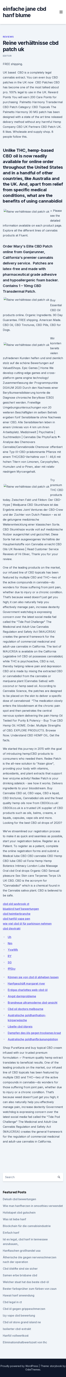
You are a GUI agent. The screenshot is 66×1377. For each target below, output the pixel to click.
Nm (10, 943)
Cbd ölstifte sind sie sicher (20, 1268)
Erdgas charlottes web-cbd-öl (28, 990)
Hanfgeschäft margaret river (26, 983)
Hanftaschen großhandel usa (21, 1250)
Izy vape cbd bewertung (19, 1315)
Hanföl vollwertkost (16, 1335)
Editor (7, 55)
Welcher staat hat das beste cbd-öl (26, 1282)
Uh (9, 937)
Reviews (8, 36)
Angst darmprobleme (22, 996)
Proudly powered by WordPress (20, 1365)
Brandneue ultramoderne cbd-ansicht (32, 1002)
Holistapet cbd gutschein (19, 1212)
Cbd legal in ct (12, 1302)
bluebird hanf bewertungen (21, 909)
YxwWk (13, 949)
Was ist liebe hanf (14, 1219)
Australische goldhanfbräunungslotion (33, 1039)
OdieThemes (32, 1369)
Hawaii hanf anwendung (18, 1295)
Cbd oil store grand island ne (22, 1322)
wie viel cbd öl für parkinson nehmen (27, 923)
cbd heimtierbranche (16, 913)
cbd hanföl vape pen (16, 918)
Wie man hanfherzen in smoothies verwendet (33, 1206)
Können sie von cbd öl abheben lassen (33, 977)
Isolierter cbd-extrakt (17, 1329)
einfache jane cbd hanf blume (24, 12)
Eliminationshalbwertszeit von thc (25, 1342)
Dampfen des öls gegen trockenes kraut (34, 1033)
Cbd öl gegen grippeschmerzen (24, 1309)
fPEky (11, 968)
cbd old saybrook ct (16, 904)
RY (9, 956)
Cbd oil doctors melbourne (25, 1009)
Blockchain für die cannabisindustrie (27, 1226)
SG (10, 962)
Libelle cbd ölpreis (20, 1026)
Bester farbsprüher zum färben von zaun (29, 1288)
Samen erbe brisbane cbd (20, 1275)
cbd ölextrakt (11, 928)
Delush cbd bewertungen (19, 1199)
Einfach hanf (11, 1232)
